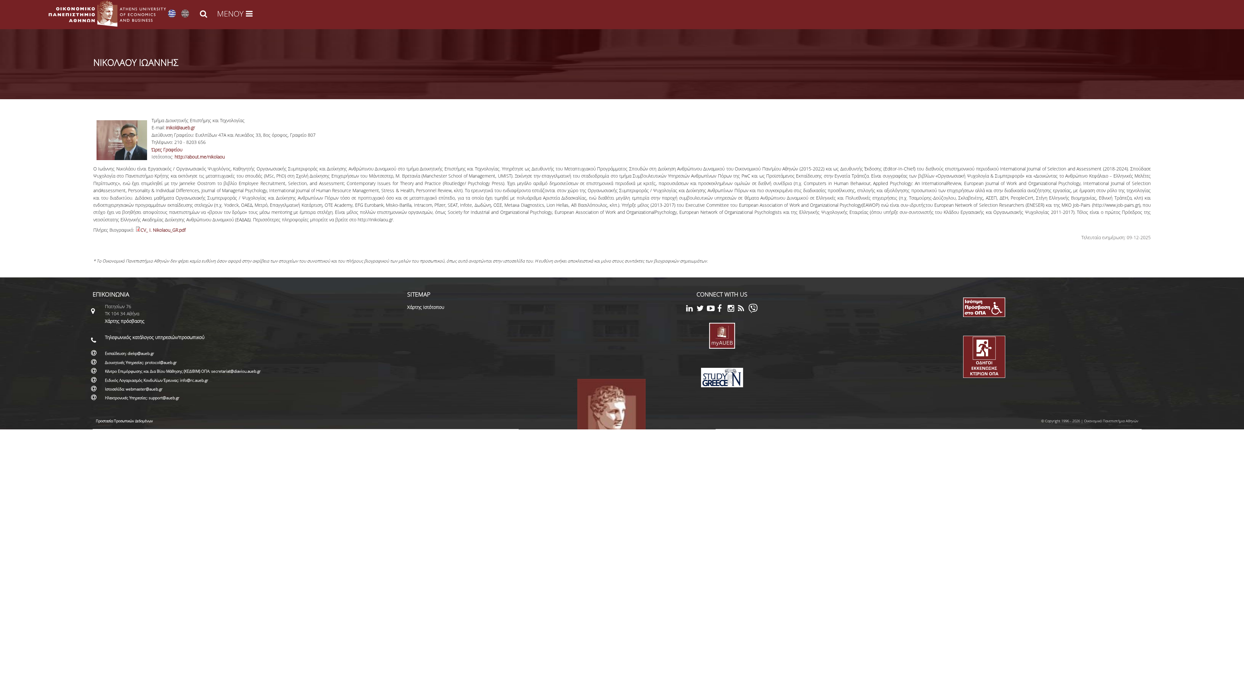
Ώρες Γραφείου (167, 149)
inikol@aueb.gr (180, 127)
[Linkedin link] (691, 309)
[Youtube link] (712, 309)
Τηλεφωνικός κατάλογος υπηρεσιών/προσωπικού (154, 337)
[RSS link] (743, 309)
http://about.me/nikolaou (200, 157)
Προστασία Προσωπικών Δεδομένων (124, 420)
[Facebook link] (722, 309)
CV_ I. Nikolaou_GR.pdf (163, 230)
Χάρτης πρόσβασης (124, 321)
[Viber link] (753, 311)
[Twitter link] (702, 309)
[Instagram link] (733, 309)
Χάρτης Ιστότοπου (425, 307)
